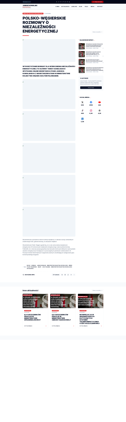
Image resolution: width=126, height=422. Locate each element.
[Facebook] (58, 1)
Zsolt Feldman (46, 266)
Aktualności (65, 6)
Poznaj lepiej (91, 87)
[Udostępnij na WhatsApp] (68, 274)
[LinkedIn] (69, 1)
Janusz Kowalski (41, 265)
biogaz (28, 265)
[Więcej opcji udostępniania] (74, 274)
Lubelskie (74, 6)
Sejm (80, 6)
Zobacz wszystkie (96, 31)
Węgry (39, 266)
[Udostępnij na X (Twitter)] (62, 274)
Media (92, 6)
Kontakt (100, 6)
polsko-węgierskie (32, 266)
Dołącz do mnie (98, 1)
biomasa (34, 265)
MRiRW (70, 265)
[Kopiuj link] (71, 274)
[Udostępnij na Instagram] (65, 274)
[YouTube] (60, 1)
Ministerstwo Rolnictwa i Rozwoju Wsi (61, 266)
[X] (56, 1)
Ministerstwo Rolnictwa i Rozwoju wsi (57, 265)
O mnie (57, 6)
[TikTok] (63, 1)
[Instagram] (65, 1)
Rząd (86, 6)
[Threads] (67, 1)
